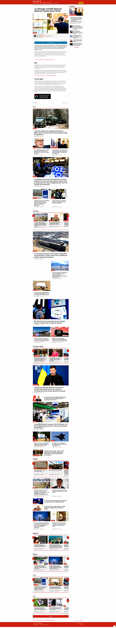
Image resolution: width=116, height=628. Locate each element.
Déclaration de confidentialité (49, 620)
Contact (34, 620)
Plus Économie (78, 47)
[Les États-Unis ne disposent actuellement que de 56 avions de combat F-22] (60, 432)
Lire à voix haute (51, 42)
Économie (37, 3)
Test (35, 605)
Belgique (34, 3)
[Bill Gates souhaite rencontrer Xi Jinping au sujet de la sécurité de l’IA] (60, 479)
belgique (50, 468)
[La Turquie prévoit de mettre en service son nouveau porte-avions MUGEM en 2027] (38, 498)
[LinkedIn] (77, 620)
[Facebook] (74, 620)
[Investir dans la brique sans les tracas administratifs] (41, 461)
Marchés (44, 3)
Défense (34, 128)
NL (82, 1)
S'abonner (81, 2)
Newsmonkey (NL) (36, 624)
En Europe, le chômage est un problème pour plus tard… (45, 59)
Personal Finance (49, 3)
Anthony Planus (42, 34)
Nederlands (81, 620)
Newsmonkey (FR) (42, 624)
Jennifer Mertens (42, 611)
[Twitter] (75, 620)
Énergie (50, 543)
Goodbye (47, 624)
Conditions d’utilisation (40, 620)
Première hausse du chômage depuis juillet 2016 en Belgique (46, 75)
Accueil (34, 5)
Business (34, 147)
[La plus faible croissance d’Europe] (56, 461)
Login (80, 1)
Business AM (42, 136)
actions (35, 543)
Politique (41, 3)
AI (33, 318)
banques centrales (55, 147)
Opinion (35, 468)
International (35, 384)
